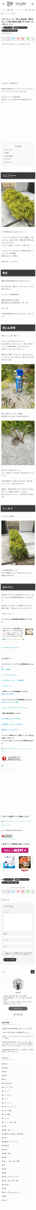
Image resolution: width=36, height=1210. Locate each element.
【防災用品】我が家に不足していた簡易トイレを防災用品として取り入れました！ (17, 1050)
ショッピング (8, 1095)
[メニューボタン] (3, 4)
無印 (5, 1173)
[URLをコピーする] (32, 38)
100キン (6, 1064)
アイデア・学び (8, 27)
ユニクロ (6, 1118)
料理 (5, 1157)
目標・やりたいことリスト (11, 1177)
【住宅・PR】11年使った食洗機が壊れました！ (16, 1032)
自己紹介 (6, 1184)
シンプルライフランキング (8, 839)
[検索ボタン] (33, 4)
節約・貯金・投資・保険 (11, 1180)
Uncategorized (8, 1083)
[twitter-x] (14, 1014)
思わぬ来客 (9, 156)
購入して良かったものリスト (12, 1192)
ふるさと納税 (8, 1110)
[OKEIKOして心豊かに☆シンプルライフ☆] (18, 4)
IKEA (5, 1075)
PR (5, 1079)
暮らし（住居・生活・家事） (9, 30)
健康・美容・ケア (9, 1130)
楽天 (5, 1169)
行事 (5, 1188)
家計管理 (6, 1145)
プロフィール (18, 1008)
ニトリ (6, 1099)
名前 (5, 933)
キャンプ (6, 1091)
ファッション (8, 1103)
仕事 (5, 1126)
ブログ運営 (7, 1114)
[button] (3, 38)
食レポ (6, 1200)
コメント (6, 912)
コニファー (9, 150)
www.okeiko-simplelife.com (9, 647)
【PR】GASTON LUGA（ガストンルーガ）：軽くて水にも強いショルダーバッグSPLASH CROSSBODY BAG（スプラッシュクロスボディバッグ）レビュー (17, 1044)
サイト (5, 946)
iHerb (5, 1071)
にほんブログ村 (5, 825)
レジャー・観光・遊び (10, 1122)
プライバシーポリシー (10, 1106)
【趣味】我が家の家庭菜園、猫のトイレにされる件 (17, 1028)
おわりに (8, 162)
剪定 (7, 153)
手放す (6, 1149)
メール (5, 940)
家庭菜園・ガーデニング (20, 27)
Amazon (6, 1068)
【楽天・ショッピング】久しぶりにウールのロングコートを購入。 (17, 1037)
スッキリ (8, 159)
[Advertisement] (18, 66)
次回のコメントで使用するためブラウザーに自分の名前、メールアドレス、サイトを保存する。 (19, 953)
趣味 (5, 1196)
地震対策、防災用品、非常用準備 (13, 1134)
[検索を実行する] (33, 972)
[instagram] (18, 1014)
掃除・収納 (7, 1153)
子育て (6, 1138)
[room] (21, 1014)
